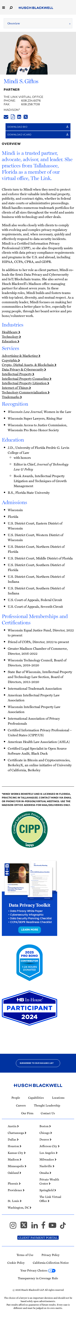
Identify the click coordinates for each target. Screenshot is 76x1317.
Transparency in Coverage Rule (38, 1278)
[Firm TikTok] (63, 1227)
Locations (58, 1098)
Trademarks (11, 396)
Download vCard (19, 134)
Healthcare (10, 331)
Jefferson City (48, 1146)
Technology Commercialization (25, 392)
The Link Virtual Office (23, 97)
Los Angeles (47, 1153)
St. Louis (14, 1201)
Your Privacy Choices (34, 1270)
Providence (15, 1190)
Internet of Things (15, 387)
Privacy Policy (51, 1255)
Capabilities (36, 1098)
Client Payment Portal (38, 1238)
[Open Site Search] (11, 7)
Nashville (46, 1166)
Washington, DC (19, 1207)
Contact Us (48, 1113)
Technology (10, 336)
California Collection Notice (51, 1263)
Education (10, 341)
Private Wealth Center (49, 1181)
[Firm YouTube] (54, 1227)
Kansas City (16, 1153)
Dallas (12, 1139)
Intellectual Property (17, 373)
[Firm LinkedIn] (36, 1227)
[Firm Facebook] (45, 1227)
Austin (12, 1126)
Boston (44, 1126)
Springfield (46, 1190)
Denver (44, 1139)
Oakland (14, 1173)
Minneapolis (16, 1166)
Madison (11, 110)
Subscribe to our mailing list (36, 1063)
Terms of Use (25, 1255)
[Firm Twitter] (25, 1227)
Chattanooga (16, 1133)
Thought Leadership (47, 1105)
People (15, 1098)
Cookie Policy (16, 1263)
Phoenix (13, 1183)
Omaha (44, 1173)
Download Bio (17, 126)
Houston (14, 1146)
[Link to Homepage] (36, 8)
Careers (21, 1105)
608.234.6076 (31, 100)
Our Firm (27, 1113)
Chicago (44, 1133)
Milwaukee (47, 1159)
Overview (14, 23)
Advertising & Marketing (20, 355)
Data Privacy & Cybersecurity (23, 369)
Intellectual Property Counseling (26, 378)
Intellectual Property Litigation (24, 382)
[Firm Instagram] (15, 1227)
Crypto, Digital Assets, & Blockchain (28, 364)
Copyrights (10, 360)
